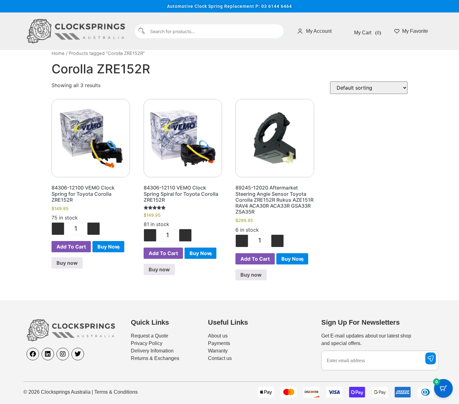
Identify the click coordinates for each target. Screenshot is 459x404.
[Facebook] (33, 354)
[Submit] (141, 31)
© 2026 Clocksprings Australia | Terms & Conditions (80, 392)
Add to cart (71, 247)
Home (58, 53)
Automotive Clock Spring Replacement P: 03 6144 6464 (229, 6)
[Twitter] (78, 354)
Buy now (108, 247)
